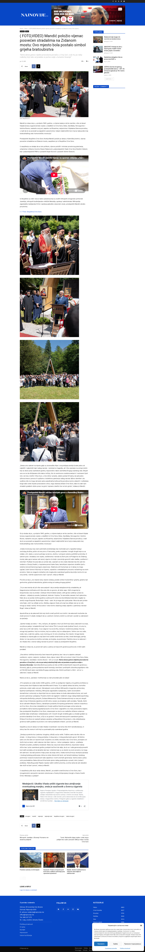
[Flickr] (68, 909)
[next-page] (24, 878)
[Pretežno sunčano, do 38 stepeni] (30, 860)
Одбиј (115, 944)
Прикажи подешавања (132, 944)
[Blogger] (58, 909)
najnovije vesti (48, 816)
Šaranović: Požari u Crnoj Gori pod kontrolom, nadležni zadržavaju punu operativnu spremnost (54, 871)
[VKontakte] (78, 909)
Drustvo (22, 31)
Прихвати (100, 944)
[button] (141, 925)
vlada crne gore (70, 816)
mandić (34, 816)
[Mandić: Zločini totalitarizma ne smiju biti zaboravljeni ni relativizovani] (77, 860)
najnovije (40, 816)
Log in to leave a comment (28, 890)
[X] (118, 1)
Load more (108, 79)
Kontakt (22, 930)
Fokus (26, 28)
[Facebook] (113, 1)
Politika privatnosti (125, 948)
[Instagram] (116, 1)
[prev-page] (21, 878)
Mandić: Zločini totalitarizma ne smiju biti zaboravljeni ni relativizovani (76, 871)
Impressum (24, 932)
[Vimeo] (121, 1)
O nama (22, 927)
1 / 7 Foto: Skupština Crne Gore (31, 212)
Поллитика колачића (111, 948)
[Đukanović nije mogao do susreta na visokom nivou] (98, 39)
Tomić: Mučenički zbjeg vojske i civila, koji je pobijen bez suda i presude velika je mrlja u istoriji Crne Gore (72, 840)
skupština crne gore (59, 816)
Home (21, 28)
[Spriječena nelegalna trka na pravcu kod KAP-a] (98, 59)
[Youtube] (124, 1)
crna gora (27, 816)
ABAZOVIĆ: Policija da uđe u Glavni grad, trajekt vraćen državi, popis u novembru (113, 48)
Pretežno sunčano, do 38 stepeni (29, 870)
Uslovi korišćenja (26, 935)
